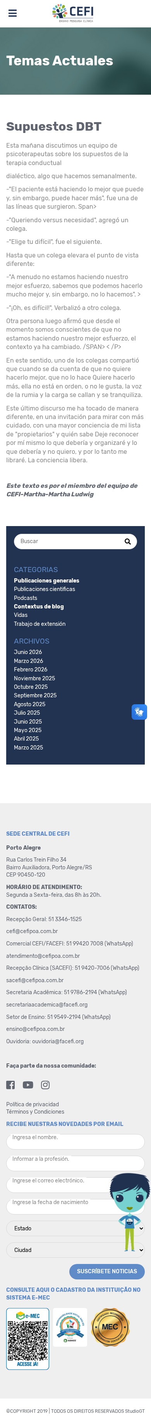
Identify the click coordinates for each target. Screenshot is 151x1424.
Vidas (20, 615)
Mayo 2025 (27, 730)
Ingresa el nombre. (35, 1137)
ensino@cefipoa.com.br (35, 1029)
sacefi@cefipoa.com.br (34, 980)
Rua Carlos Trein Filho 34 (37, 860)
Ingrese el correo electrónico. (48, 1180)
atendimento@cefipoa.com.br (43, 956)
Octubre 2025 (31, 687)
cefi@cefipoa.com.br (32, 931)
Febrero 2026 (30, 669)
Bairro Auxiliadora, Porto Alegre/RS (49, 867)
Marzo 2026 (28, 661)
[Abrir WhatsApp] (131, 1404)
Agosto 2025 (29, 704)
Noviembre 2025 (34, 678)
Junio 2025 (28, 722)
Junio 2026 (28, 652)
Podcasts (25, 598)
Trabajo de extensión (39, 624)
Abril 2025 (26, 739)
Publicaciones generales (46, 580)
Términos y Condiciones (35, 1112)
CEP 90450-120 (25, 875)
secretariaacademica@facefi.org (47, 1005)
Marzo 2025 (28, 747)
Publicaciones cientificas (44, 589)
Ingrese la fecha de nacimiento (50, 1202)
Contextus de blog (39, 606)
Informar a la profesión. (40, 1159)
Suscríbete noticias (107, 1271)
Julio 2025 (27, 713)
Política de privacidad (32, 1104)
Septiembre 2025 (35, 695)
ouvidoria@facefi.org (58, 1041)
